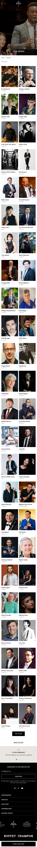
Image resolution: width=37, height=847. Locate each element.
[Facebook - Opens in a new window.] (18, 788)
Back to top (18, 742)
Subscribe (18, 776)
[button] (16, 759)
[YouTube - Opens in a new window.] (22, 788)
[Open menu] (2, 3)
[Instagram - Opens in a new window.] (15, 788)
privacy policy (23, 782)
